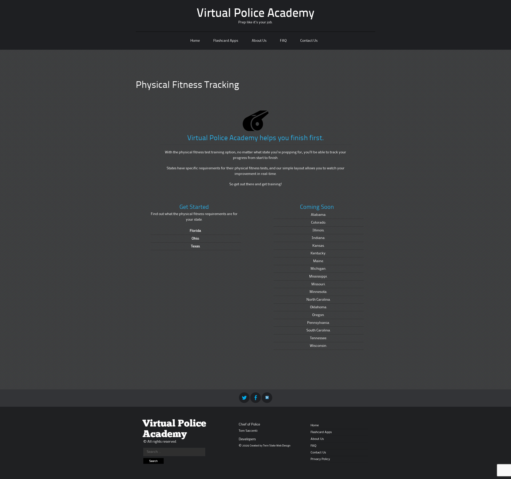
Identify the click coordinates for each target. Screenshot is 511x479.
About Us (259, 40)
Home (195, 40)
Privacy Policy (320, 459)
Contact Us (309, 40)
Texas (195, 246)
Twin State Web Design (276, 445)
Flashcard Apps (225, 40)
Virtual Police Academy (255, 14)
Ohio (195, 238)
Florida (195, 230)
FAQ (283, 40)
